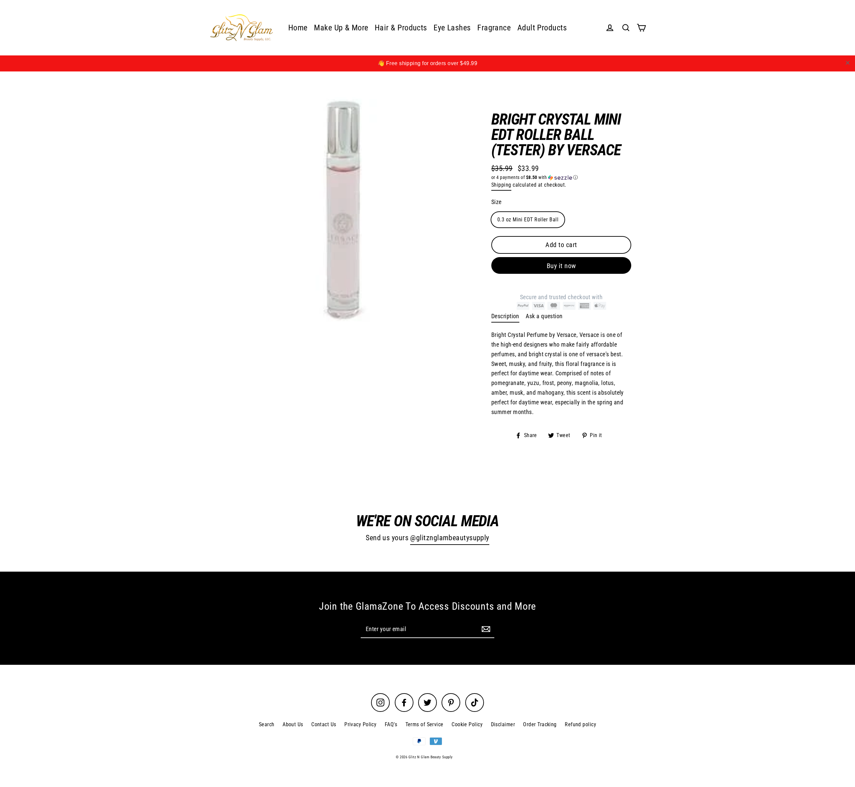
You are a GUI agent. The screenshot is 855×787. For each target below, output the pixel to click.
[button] (561, 177)
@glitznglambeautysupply (449, 538)
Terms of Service (424, 724)
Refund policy (580, 724)
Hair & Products (401, 27)
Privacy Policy (360, 724)
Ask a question (544, 316)
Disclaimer (503, 724)
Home (298, 27)
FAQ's (391, 724)
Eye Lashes (452, 27)
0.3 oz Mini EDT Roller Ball (527, 219)
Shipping (501, 185)
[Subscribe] (485, 629)
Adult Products (542, 27)
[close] (848, 63)
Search (267, 724)
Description (505, 316)
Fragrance (494, 27)
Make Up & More (341, 27)
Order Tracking (539, 724)
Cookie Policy (467, 724)
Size (496, 201)
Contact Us (323, 724)
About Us (293, 724)
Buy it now (561, 266)
